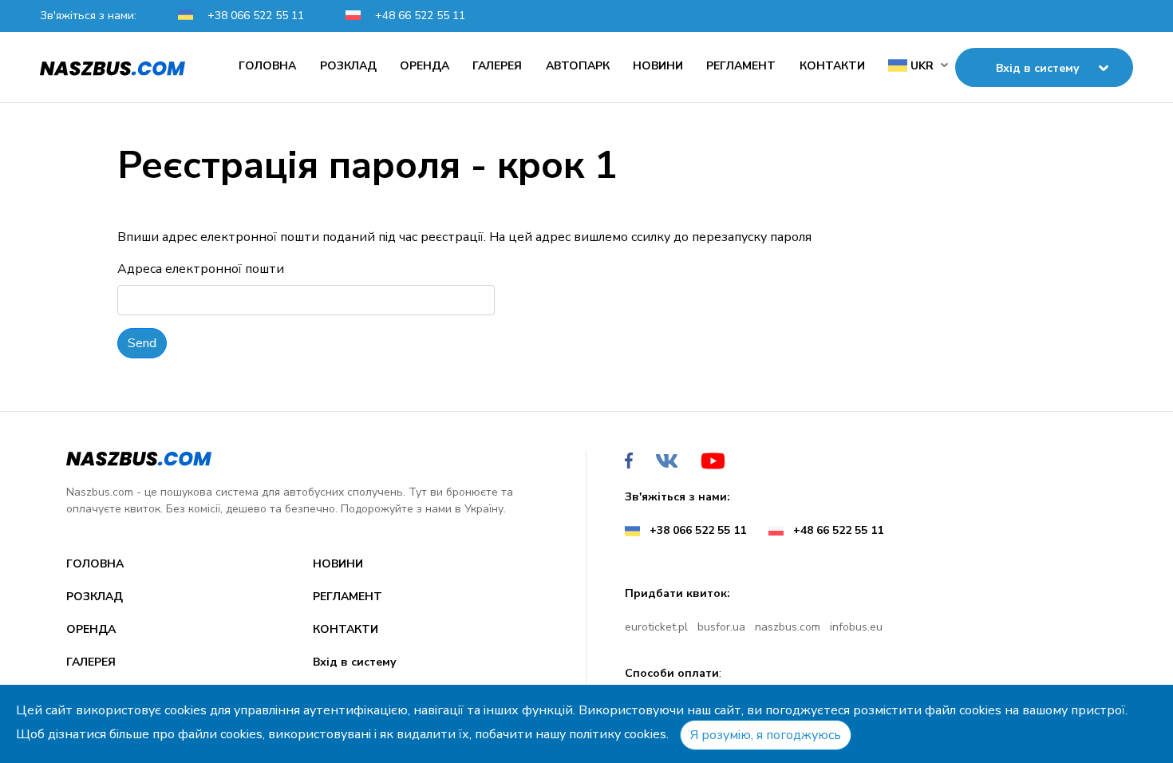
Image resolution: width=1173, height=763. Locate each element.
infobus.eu (856, 627)
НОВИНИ (658, 65)
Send (142, 343)
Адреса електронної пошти (200, 269)
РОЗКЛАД (348, 65)
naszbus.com (787, 627)
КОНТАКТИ (832, 65)
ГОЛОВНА (267, 65)
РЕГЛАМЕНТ (741, 65)
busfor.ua (721, 627)
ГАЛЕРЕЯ (497, 65)
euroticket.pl (656, 627)
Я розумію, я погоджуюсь (765, 735)
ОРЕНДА (424, 65)
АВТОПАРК (578, 65)
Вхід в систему (355, 662)
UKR (920, 65)
